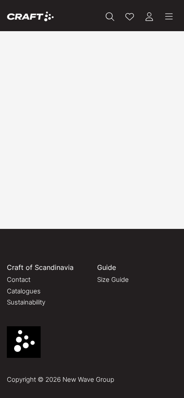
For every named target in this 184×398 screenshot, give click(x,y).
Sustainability (26, 302)
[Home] (30, 16)
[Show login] (149, 17)
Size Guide (113, 279)
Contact (18, 279)
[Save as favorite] (130, 17)
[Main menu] (169, 17)
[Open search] (110, 17)
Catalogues (24, 291)
